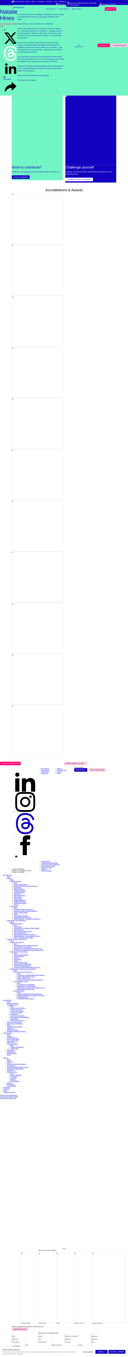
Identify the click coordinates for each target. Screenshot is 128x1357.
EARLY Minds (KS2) (23, 978)
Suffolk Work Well (19, 900)
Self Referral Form (19, 1329)
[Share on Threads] (10, 61)
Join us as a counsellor (14, 1022)
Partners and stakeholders (15, 1069)
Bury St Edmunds (15, 1075)
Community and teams (17, 1016)
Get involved (63, 9)
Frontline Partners (19, 891)
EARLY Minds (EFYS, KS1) (25, 976)
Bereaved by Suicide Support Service (25, 886)
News (9, 1062)
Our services (50, 9)
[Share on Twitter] (10, 44)
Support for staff (19, 991)
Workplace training (16, 923)
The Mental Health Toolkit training (17, 1067)
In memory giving (12, 1044)
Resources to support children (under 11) (29, 980)
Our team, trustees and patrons (16, 1064)
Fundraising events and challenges (79, 179)
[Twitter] (25, 834)
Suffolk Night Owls (19, 901)
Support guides (18, 956)
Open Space (18, 897)
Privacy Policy (45, 861)
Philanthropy (11, 1052)
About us (59, 768)
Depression (17, 959)
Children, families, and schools (16, 939)
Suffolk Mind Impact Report (49, 863)
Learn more (20, 1353)
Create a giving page (20, 177)
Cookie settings (88, 1351)
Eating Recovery (19, 889)
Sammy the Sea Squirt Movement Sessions (30, 975)
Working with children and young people (22, 969)
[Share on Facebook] (4, 30)
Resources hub (61, 770)
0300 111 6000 (13, 1097)
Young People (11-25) (20, 981)
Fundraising (10, 1084)
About (5, 1058)
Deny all (101, 1351)
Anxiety (16, 958)
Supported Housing (20, 903)
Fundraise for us (12, 1005)
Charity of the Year (16, 1009)
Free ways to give (12, 1041)
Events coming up (12, 1003)
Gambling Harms (19, 892)
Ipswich (12, 1079)
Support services (15, 881)
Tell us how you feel (97, 770)
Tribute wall (14, 1048)
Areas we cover (12, 1072)
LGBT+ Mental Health (20, 962)
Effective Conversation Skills (23, 931)
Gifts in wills (10, 1042)
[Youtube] (16, 857)
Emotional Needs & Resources (23, 909)
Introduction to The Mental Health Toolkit (26, 928)
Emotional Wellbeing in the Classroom (29, 994)
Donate (9, 1036)
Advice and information (21, 955)
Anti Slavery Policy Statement (50, 864)
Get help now (12, 1095)
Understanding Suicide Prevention (24, 934)
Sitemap (43, 869)
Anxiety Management (20, 884)
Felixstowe (13, 1076)
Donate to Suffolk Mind (10, 763)
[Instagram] (25, 811)
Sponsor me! (110, 9)
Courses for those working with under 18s (26, 967)
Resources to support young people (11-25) (30, 987)
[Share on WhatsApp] (4, 77)
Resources (13, 906)
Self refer (6, 1089)
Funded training (22, 997)
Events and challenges (17, 1008)
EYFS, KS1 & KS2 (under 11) (23, 972)
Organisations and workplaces (16, 920)
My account (12, 1098)
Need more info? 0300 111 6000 (107, 4)
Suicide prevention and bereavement (25, 911)
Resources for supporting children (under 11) (27, 948)
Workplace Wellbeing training (16, 1031)
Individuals (13, 1014)
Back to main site (40, 3)
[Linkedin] (25, 791)
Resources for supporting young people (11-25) (28, 950)
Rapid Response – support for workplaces (27, 919)
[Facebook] (25, 854)
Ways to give (76, 9)
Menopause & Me (19, 895)
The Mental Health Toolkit (25, 998)
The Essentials (18, 930)
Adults (9, 878)
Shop (58, 773)
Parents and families (16, 942)
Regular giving (11, 1053)
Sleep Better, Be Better (21, 916)
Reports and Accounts (48, 866)
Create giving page (119, 45)
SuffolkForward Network (14, 1027)
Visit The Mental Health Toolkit (23, 937)
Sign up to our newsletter (14, 1023)
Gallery (9, 1083)
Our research (11, 1065)
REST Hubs (17, 898)
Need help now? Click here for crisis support (81, 4)
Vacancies (44, 773)
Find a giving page (16, 1012)
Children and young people (18, 951)
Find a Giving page (13, 1039)
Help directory (81, 770)
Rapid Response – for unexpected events (26, 936)
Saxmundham (14, 1081)
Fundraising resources (17, 1020)
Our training (17, 926)
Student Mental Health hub (22, 917)
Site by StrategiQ (46, 871)
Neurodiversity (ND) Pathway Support (25, 945)
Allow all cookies (117, 1351)
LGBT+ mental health (20, 912)
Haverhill (13, 1078)
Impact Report (11, 1086)
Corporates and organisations (19, 1017)
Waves (16, 905)
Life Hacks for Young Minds (22, 947)
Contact (59, 772)
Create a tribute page (16, 1047)
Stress (16, 961)
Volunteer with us (12, 1030)
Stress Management (20, 933)
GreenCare (17, 894)
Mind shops (10, 1050)
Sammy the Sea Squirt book (22, 964)
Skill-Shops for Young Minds (26, 986)
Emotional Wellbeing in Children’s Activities (30, 995)
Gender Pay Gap (46, 867)
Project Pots (14, 1019)
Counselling (17, 887)
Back (8, 876)
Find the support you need (75, 763)
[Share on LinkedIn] (10, 75)
